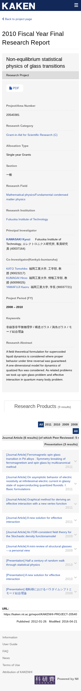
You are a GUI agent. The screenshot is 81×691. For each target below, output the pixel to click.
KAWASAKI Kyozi (18, 239)
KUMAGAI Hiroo (16, 278)
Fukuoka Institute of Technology (27, 219)
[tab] (42, 406)
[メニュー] (76, 5)
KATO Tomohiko (16, 268)
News (6, 658)
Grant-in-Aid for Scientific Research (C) (32, 134)
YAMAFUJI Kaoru (17, 287)
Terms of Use (11, 665)
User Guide (9, 644)
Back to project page (18, 19)
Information (9, 637)
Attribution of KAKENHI (17, 672)
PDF (15, 88)
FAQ (5, 651)
